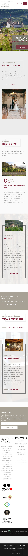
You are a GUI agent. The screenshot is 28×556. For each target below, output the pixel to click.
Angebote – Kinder (21, 464)
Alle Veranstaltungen (16, 347)
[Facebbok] (4, 505)
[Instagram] (8, 505)
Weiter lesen (12, 104)
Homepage (20, 466)
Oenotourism (21, 469)
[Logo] (7, 460)
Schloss (21, 477)
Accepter (11, 553)
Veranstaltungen (21, 480)
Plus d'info (18, 553)
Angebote (21, 461)
